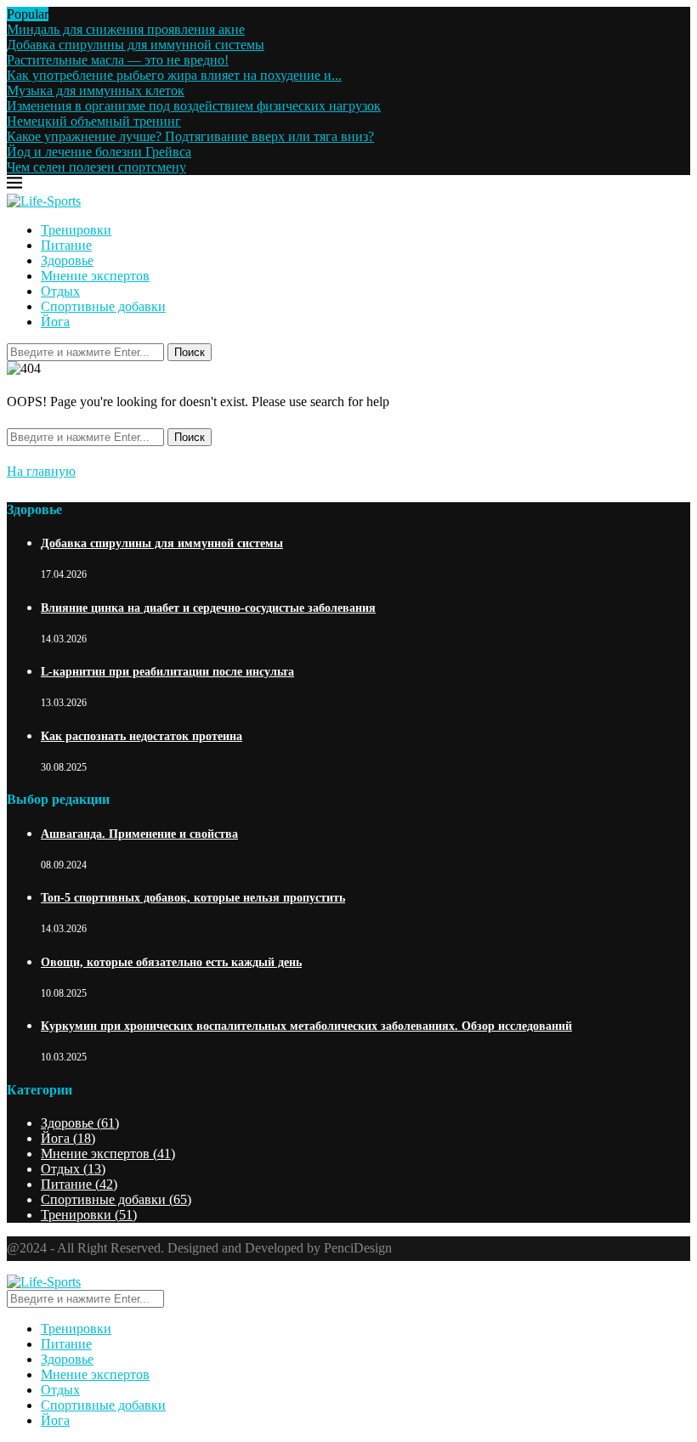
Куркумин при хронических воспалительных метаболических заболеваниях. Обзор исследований (306, 1026)
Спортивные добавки (103, 306)
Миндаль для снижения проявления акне (126, 29)
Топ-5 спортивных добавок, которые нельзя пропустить (193, 897)
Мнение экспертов (95, 276)
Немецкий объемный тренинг (94, 121)
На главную (41, 471)
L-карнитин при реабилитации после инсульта (167, 671)
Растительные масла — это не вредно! (118, 60)
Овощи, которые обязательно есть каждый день (171, 962)
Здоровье (67, 260)
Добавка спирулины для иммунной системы (135, 44)
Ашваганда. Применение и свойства (139, 834)
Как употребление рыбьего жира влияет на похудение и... (174, 75)
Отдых (60, 291)
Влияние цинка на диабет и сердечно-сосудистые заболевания (208, 608)
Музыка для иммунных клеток (95, 90)
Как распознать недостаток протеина (141, 736)
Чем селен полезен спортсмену (96, 167)
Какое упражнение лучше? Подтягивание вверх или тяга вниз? (190, 136)
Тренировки (76, 230)
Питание (66, 245)
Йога (55, 321)
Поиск (189, 352)
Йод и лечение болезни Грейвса (99, 151)
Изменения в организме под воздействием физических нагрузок (194, 106)
